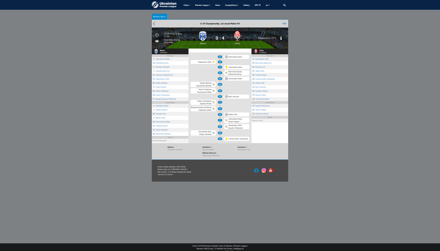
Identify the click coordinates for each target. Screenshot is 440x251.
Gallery (246, 5)
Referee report (159, 16)
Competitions (231, 5)
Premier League (202, 5)
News (217, 5)
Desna (203, 43)
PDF (284, 23)
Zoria (237, 43)
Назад (154, 23)
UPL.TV (258, 5)
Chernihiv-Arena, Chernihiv (172, 41)
